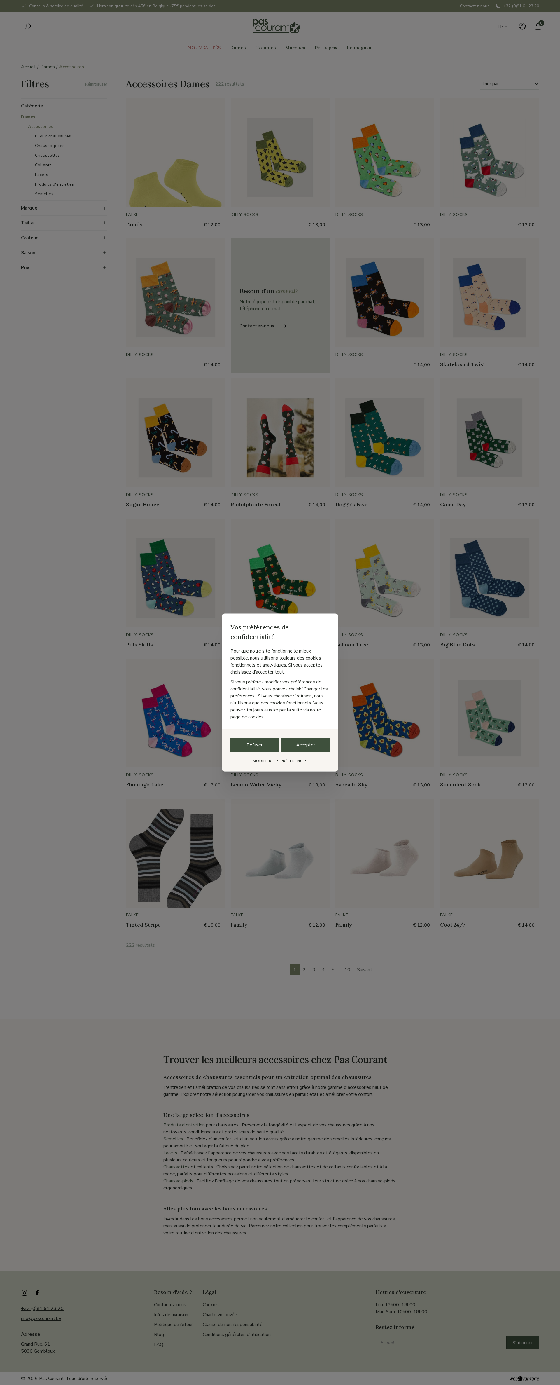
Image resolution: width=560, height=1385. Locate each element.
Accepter (305, 745)
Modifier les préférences (280, 761)
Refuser (254, 745)
